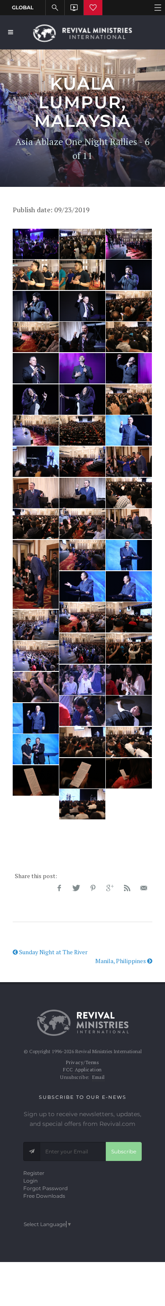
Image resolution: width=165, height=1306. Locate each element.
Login (30, 1180)
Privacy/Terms (82, 1062)
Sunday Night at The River (53, 952)
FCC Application (82, 1070)
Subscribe (123, 1151)
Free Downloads (44, 1196)
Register (33, 1173)
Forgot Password (45, 1188)
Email (98, 1077)
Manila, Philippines (121, 961)
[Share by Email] (143, 888)
